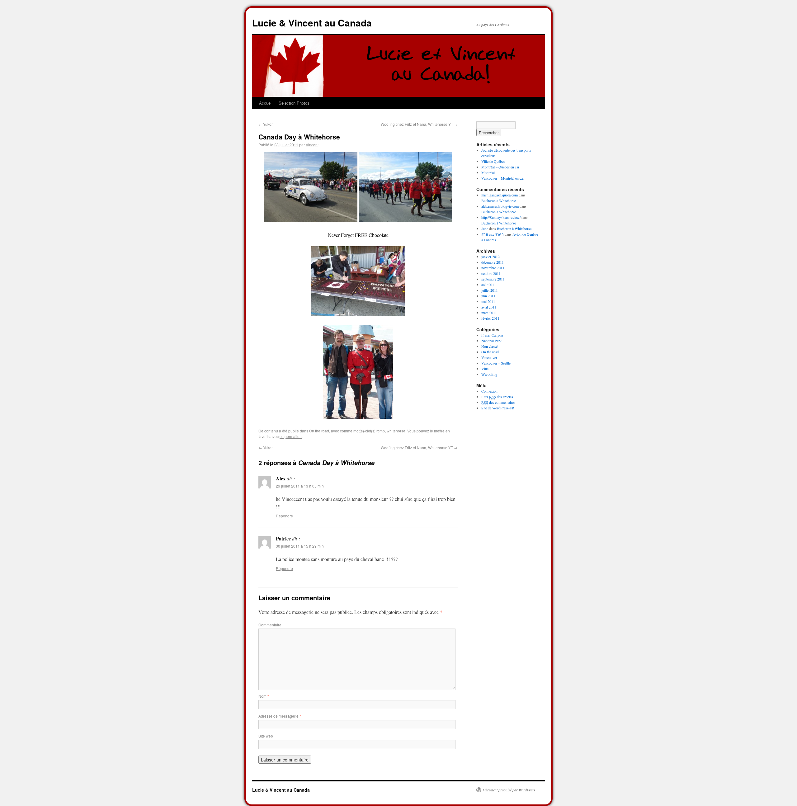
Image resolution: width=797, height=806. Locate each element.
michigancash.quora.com (499, 194)
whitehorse (396, 430)
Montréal (488, 172)
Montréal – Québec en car (500, 166)
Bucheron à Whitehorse (498, 200)
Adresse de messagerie (279, 716)
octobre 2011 (491, 273)
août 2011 (488, 284)
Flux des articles (497, 396)
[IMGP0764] (405, 220)
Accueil (265, 103)
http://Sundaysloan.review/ (501, 217)
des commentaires (498, 402)
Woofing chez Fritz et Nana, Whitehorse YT (419, 124)
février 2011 (490, 318)
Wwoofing (489, 374)
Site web (265, 735)
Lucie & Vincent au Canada (312, 22)
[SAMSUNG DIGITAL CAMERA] (358, 416)
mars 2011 (489, 312)
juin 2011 (488, 295)
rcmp (380, 430)
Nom (263, 696)
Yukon (266, 124)
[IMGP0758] (310, 220)
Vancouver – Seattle (496, 363)
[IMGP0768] (358, 314)
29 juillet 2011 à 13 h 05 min (300, 485)
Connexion (489, 391)
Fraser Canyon (492, 334)
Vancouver (489, 357)
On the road (319, 430)
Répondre (284, 515)
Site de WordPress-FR (497, 407)
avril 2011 (488, 306)
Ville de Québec (493, 161)
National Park (491, 340)
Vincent (312, 144)
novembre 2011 (492, 267)
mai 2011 (488, 301)
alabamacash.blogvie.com (500, 206)
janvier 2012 (490, 256)
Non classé (489, 346)
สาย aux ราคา (492, 234)
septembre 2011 (493, 278)
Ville (484, 368)
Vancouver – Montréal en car (502, 178)
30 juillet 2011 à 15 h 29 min (300, 546)
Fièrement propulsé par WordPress (509, 789)
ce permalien (291, 436)
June (484, 228)
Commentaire (269, 624)
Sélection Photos (294, 103)
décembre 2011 (492, 262)
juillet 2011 (489, 290)
